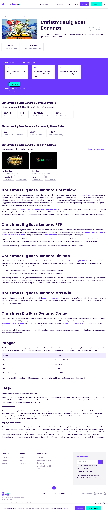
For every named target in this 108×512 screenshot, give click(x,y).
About (22, 457)
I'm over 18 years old (85, 471)
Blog (21, 460)
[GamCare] (98, 493)
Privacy (53, 493)
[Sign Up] (100, 462)
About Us (72, 4)
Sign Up (96, 4)
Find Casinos (58, 4)
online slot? (85, 195)
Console (5, 460)
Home (3, 16)
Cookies (62, 493)
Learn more (67, 508)
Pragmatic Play (10, 16)
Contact (23, 463)
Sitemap (40, 457)
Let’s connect (82, 456)
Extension (5, 457)
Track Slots (44, 4)
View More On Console (96, 149)
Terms (45, 493)
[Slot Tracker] (20, 4)
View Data (15, 161)
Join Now (15, 85)
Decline (80, 508)
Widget (4, 463)
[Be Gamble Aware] (87, 493)
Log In (84, 4)
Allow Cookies (93, 508)
